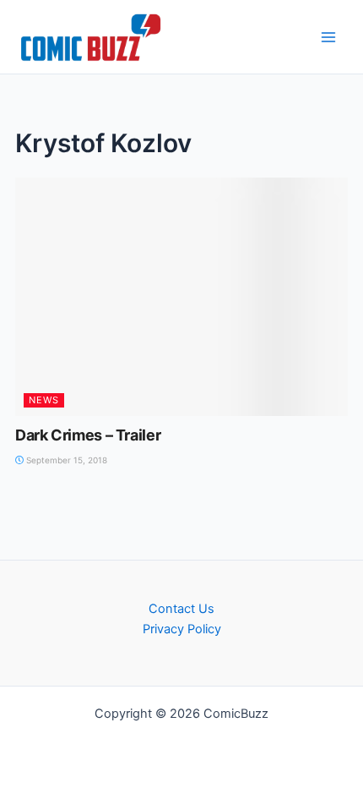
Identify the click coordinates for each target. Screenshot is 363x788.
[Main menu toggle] (328, 37)
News (44, 400)
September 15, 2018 (65, 460)
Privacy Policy (182, 629)
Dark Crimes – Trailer (87, 435)
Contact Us (181, 608)
